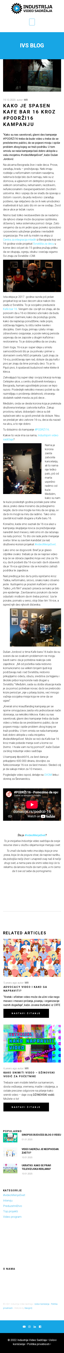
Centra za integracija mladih (19, 239)
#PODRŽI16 (42, 429)
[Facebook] (40, 1326)
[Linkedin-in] (34, 1326)
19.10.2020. (9, 99)
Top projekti (10, 1211)
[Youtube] (24, 1326)
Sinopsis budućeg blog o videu (41, 1134)
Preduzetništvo (12, 1206)
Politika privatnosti (38, 1344)
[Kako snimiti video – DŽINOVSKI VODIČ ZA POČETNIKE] (32, 1043)
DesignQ (28, 1308)
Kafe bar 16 (10, 309)
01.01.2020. (27, 1139)
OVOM (48, 774)
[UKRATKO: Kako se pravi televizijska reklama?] (10, 1168)
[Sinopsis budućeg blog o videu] (10, 1137)
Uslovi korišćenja (41, 1304)
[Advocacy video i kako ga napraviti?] (32, 958)
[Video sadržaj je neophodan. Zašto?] (10, 1152)
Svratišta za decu (43, 243)
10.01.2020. (27, 1157)
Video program (12, 1216)
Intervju (7, 1200)
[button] (32, 22)
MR (26, 99)
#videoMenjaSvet (45, 544)
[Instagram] (29, 1326)
